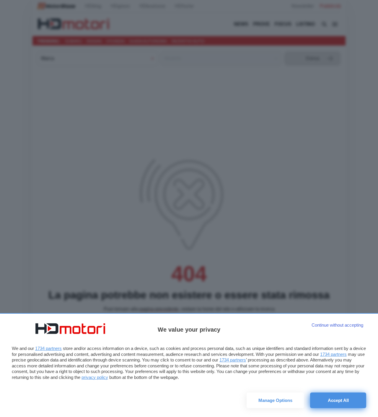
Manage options (275, 400)
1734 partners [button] (48, 348)
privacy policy (95, 377)
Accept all (338, 400)
